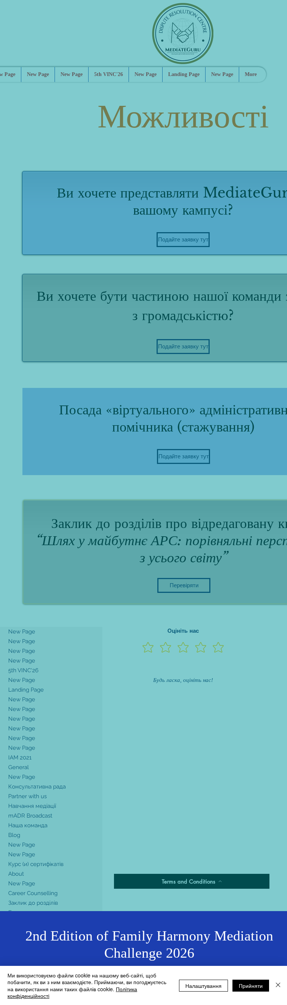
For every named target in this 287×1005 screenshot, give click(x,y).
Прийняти (251, 985)
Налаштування (203, 985)
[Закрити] (278, 985)
